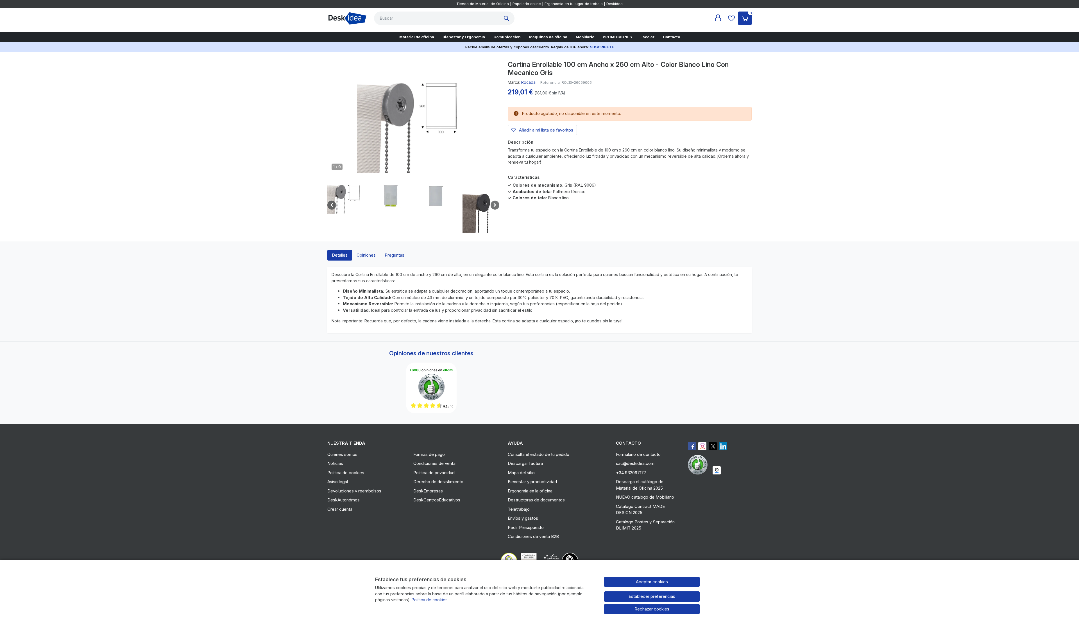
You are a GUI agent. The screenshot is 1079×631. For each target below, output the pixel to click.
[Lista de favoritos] (731, 18)
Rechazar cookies (651, 609)
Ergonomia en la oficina (530, 491)
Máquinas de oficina (548, 37)
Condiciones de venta (434, 463)
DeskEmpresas (428, 491)
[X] (713, 446)
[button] (345, 196)
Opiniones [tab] (366, 255)
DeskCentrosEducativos (436, 500)
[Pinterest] (699, 464)
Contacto (671, 37)
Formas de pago (429, 454)
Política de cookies (345, 472)
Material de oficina (416, 37)
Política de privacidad (434, 472)
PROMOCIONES (617, 37)
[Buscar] (507, 18)
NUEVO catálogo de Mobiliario (645, 497)
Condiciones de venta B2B (533, 536)
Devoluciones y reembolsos (354, 491)
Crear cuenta (339, 509)
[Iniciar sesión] (718, 18)
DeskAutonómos (343, 500)
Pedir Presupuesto (526, 527)
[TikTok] (723, 446)
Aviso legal (337, 481)
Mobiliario (585, 37)
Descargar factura (525, 463)
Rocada (528, 82)
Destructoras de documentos (536, 500)
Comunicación (507, 37)
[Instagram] (702, 446)
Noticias (335, 463)
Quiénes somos (342, 454)
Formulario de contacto (638, 454)
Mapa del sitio (521, 472)
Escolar (647, 37)
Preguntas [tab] (394, 255)
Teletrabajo (519, 509)
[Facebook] (692, 446)
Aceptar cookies (652, 581)
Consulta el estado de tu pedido (538, 454)
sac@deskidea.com (635, 463)
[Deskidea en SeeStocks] (717, 470)
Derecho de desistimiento (438, 481)
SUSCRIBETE (602, 47)
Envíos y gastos (523, 518)
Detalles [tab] (340, 255)
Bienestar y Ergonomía (464, 37)
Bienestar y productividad (532, 481)
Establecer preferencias (652, 596)
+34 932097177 (631, 472)
